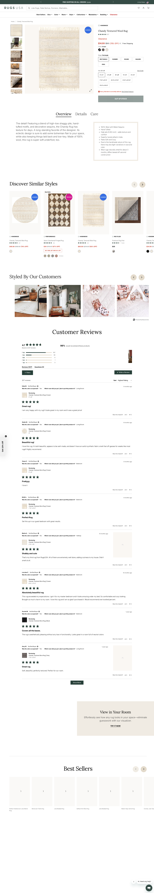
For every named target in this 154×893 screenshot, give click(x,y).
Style (71, 14)
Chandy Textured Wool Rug (25, 21)
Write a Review (125, 372)
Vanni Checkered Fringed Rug (54, 240)
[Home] (13, 8)
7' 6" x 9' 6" (103, 80)
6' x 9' (133, 75)
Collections (81, 14)
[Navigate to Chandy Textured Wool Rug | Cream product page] (25, 210)
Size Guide (140, 70)
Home (12, 21)
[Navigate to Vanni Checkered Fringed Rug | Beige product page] (59, 210)
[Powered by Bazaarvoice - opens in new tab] (141, 320)
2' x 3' (102, 75)
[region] (96, 356)
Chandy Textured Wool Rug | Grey (39, 656)
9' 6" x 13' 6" (127, 80)
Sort (115, 380)
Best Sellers (41, 14)
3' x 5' (109, 75)
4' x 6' (117, 75)
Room (64, 14)
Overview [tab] (63, 114)
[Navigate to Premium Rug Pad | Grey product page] (127, 210)
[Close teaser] (6, 436)
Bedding (103, 14)
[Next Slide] (130, 356)
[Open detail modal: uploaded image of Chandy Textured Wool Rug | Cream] (31, 301)
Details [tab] (81, 114)
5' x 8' (125, 75)
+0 (61, 256)
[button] (103, 34)
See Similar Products (127, 91)
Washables (93, 14)
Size (49, 14)
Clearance (113, 14)
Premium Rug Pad (118, 240)
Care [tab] (94, 114)
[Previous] (134, 277)
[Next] (142, 277)
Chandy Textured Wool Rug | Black (39, 621)
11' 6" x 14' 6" (104, 85)
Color (56, 14)
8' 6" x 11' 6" (115, 80)
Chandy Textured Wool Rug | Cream (40, 396)
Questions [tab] (39, 367)
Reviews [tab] (27, 367)
